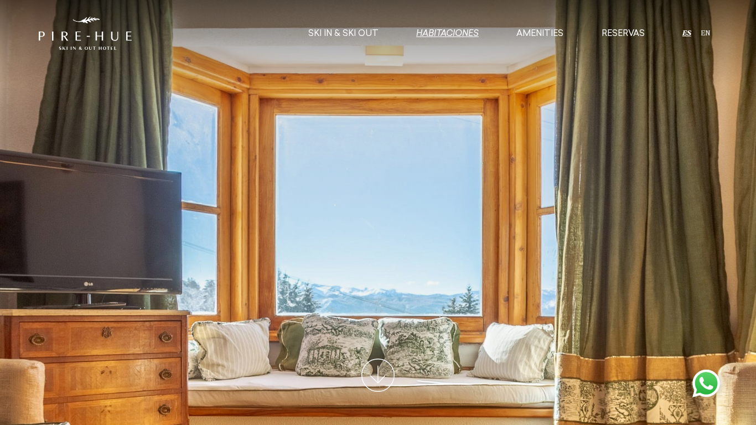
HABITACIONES (447, 33)
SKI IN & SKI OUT (343, 33)
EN (705, 33)
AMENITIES (539, 33)
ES (686, 33)
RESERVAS (623, 33)
